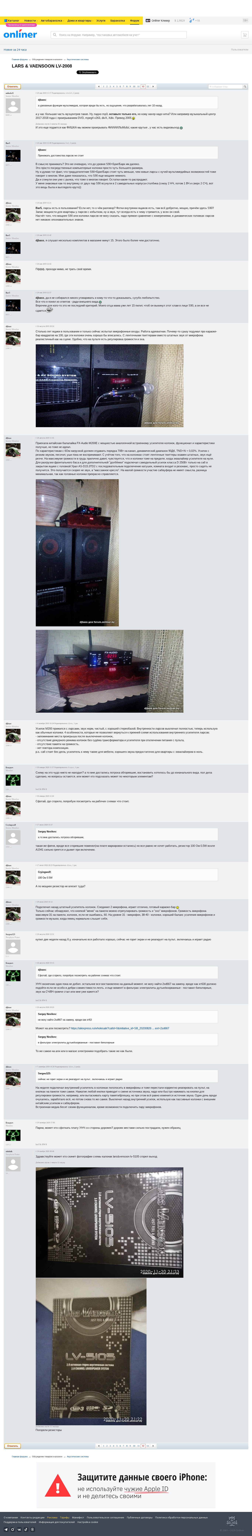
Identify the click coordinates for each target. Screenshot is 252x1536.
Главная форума (19, 59)
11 (138, 86)
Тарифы (64, 1517)
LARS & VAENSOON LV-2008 (42, 65)
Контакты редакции (32, 1517)
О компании (11, 1517)
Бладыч (9, 767)
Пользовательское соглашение (105, 1517)
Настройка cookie (87, 1522)
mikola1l (9, 93)
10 (134, 86)
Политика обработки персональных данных (181, 1517)
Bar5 (8, 143)
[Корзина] (244, 34)
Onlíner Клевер (161, 20)
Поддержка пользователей (20, 1522)
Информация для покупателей (57, 1522)
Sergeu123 (10, 934)
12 (143, 86)
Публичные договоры (140, 1517)
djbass (8, 203)
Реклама (52, 1517)
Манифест (78, 1517)
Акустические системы (78, 59)
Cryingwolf (11, 825)
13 (148, 86)
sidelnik (9, 1151)
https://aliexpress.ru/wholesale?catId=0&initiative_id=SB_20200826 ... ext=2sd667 (120, 1028)
